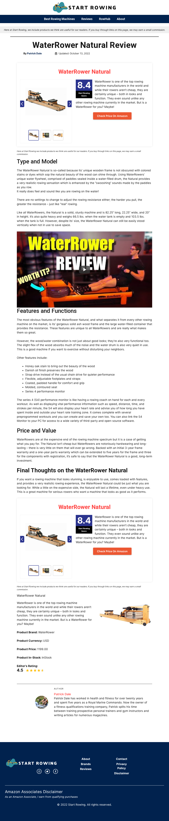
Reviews (86, 19)
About (121, 19)
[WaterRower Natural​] (46, 104)
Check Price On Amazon (112, 116)
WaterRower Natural (84, 71)
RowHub (104, 19)
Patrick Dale (62, 694)
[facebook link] (55, 771)
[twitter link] (47, 771)
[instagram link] (39, 771)
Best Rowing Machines (59, 19)
